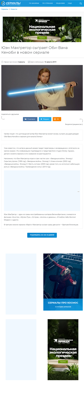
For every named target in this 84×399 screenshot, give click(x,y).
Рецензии (60, 3)
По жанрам (34, 3)
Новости (14, 9)
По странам (47, 3)
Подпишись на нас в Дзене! (42, 235)
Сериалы (4, 9)
